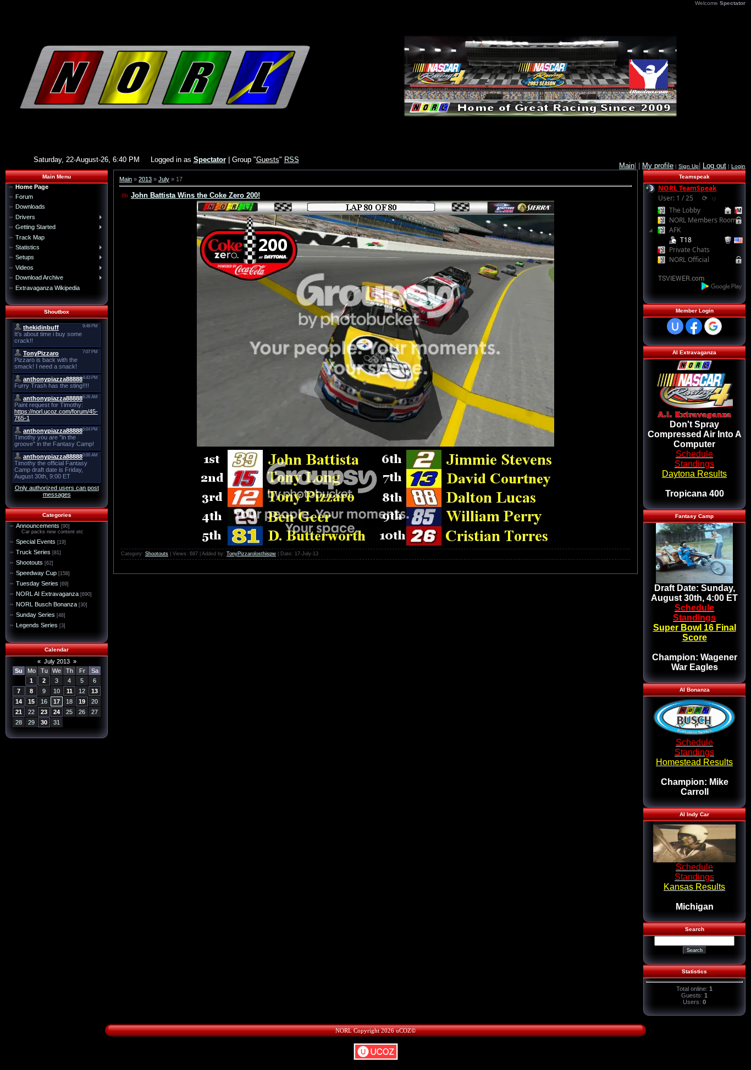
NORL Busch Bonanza (46, 604)
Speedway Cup (36, 573)
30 (44, 722)
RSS (291, 159)
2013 (145, 179)
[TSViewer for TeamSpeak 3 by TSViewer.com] (677, 277)
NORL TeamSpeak (687, 188)
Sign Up (688, 166)
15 (31, 701)
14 (18, 701)
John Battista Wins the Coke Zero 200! (195, 195)
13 (94, 691)
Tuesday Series (37, 583)
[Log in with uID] (675, 326)
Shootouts (29, 562)
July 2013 (57, 661)
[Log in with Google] (713, 326)
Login (738, 166)
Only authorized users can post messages (57, 491)
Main (125, 179)
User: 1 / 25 (675, 198)
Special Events (36, 541)
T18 (686, 239)
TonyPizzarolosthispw (251, 553)
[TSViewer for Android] (722, 286)
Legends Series (37, 625)
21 (18, 712)
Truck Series (33, 552)
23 (44, 712)
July (163, 179)
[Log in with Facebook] (694, 326)
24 (56, 712)
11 (70, 691)
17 (56, 701)
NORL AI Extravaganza (47, 593)
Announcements (37, 525)
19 (82, 701)
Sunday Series (35, 614)
